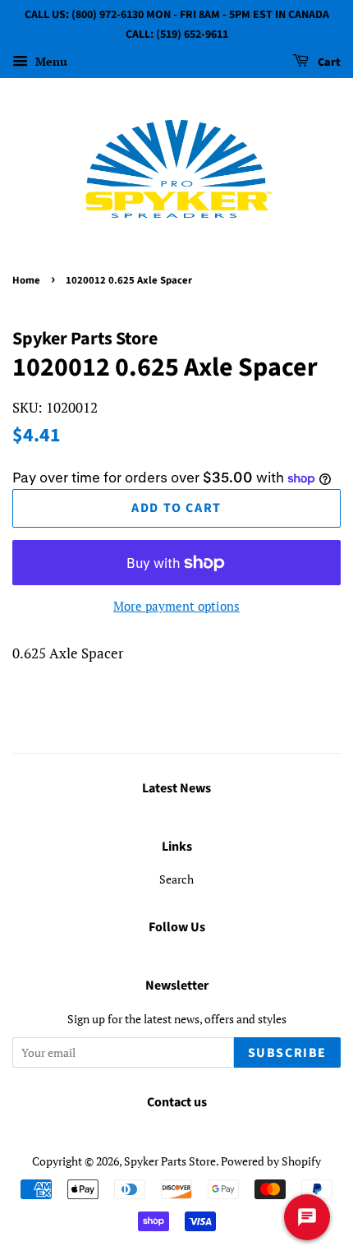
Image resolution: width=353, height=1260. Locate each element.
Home (26, 280)
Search (176, 879)
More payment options (176, 606)
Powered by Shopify (271, 1161)
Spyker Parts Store (170, 1161)
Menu (49, 61)
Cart (328, 62)
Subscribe (287, 1053)
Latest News (176, 788)
